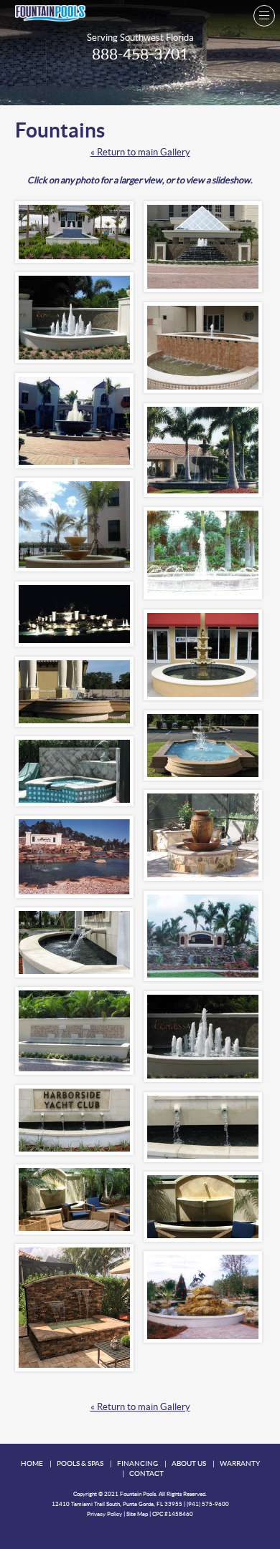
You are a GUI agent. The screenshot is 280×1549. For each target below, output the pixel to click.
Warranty (240, 1463)
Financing (137, 1463)
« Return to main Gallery (140, 152)
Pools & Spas (80, 1463)
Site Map (137, 1513)
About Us (189, 1463)
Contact (146, 1473)
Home (32, 1463)
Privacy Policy (104, 1513)
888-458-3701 (140, 54)
